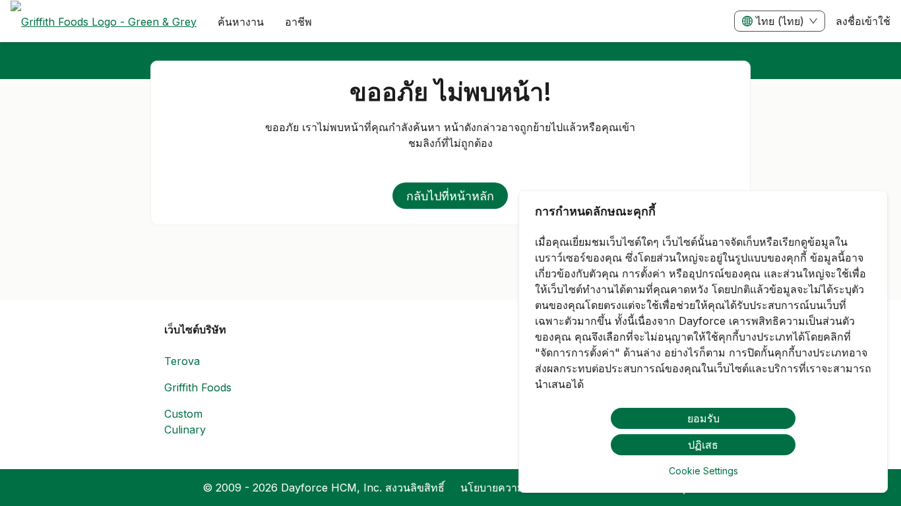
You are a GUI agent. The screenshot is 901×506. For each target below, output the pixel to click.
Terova (182, 361)
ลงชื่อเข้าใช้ (863, 21)
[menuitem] (104, 22)
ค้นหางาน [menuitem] (241, 21)
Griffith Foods (198, 387)
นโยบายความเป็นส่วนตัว (517, 487)
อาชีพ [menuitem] (298, 21)
